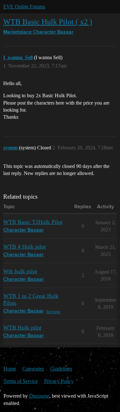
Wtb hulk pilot (20, 271)
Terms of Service (21, 381)
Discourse (39, 396)
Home (10, 368)
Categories (33, 368)
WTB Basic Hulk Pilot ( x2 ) (47, 21)
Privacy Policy (59, 381)
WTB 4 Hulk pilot (24, 246)
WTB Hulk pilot (22, 327)
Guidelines (61, 368)
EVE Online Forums (24, 6)
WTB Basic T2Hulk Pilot (32, 222)
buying (53, 311)
